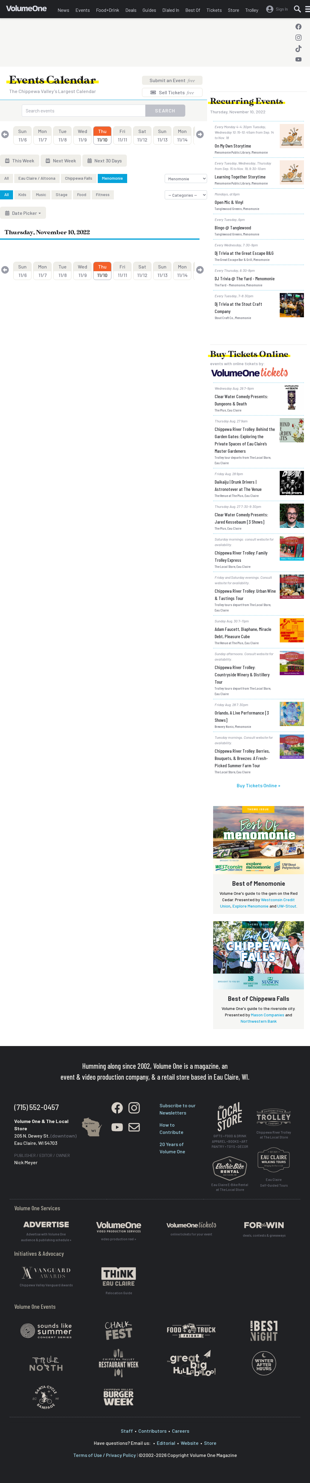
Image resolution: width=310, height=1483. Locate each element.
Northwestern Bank (259, 1021)
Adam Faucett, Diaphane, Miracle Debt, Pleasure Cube (243, 632)
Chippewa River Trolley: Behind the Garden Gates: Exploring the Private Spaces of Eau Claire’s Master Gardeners (245, 440)
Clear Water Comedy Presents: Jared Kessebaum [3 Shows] (241, 518)
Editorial (166, 1443)
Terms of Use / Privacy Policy (104, 1455)
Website (190, 1443)
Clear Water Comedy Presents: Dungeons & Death (241, 399)
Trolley (251, 10)
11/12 (142, 135)
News (63, 10)
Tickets (214, 10)
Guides (149, 10)
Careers (180, 1431)
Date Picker (24, 213)
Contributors (152, 1431)
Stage (62, 194)
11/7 (42, 135)
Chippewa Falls (78, 178)
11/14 (182, 135)
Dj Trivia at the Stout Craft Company (238, 307)
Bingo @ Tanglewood (233, 227)
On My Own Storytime (233, 145)
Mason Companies (267, 1014)
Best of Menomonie (258, 883)
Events (82, 10)
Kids (22, 194)
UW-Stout (286, 905)
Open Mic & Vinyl (229, 202)
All (6, 178)
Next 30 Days (108, 160)
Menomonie (112, 178)
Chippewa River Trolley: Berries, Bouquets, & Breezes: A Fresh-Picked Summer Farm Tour (242, 758)
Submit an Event (172, 80)
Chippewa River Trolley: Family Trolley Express (241, 556)
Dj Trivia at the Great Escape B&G (244, 253)
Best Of (192, 10)
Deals (131, 10)
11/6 (22, 135)
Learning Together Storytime (240, 176)
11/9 (82, 135)
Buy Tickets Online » (258, 785)
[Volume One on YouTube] (298, 59)
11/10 (102, 135)
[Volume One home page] (30, 10)
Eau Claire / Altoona (36, 178)
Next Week (64, 160)
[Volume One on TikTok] (298, 48)
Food (81, 194)
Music (41, 194)
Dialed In (170, 10)
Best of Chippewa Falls (258, 998)
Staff (127, 1431)
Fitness (103, 194)
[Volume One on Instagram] (298, 37)
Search (165, 110)
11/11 (122, 135)
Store (233, 10)
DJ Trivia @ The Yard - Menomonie (245, 278)
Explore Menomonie (250, 905)
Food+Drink (107, 10)
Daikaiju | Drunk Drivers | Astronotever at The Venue (238, 485)
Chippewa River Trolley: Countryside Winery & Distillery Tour (242, 674)
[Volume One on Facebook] (298, 26)
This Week (22, 160)
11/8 (62, 135)
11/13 (162, 135)
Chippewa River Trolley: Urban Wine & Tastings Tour (245, 594)
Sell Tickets (176, 92)
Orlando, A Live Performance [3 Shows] (242, 716)
